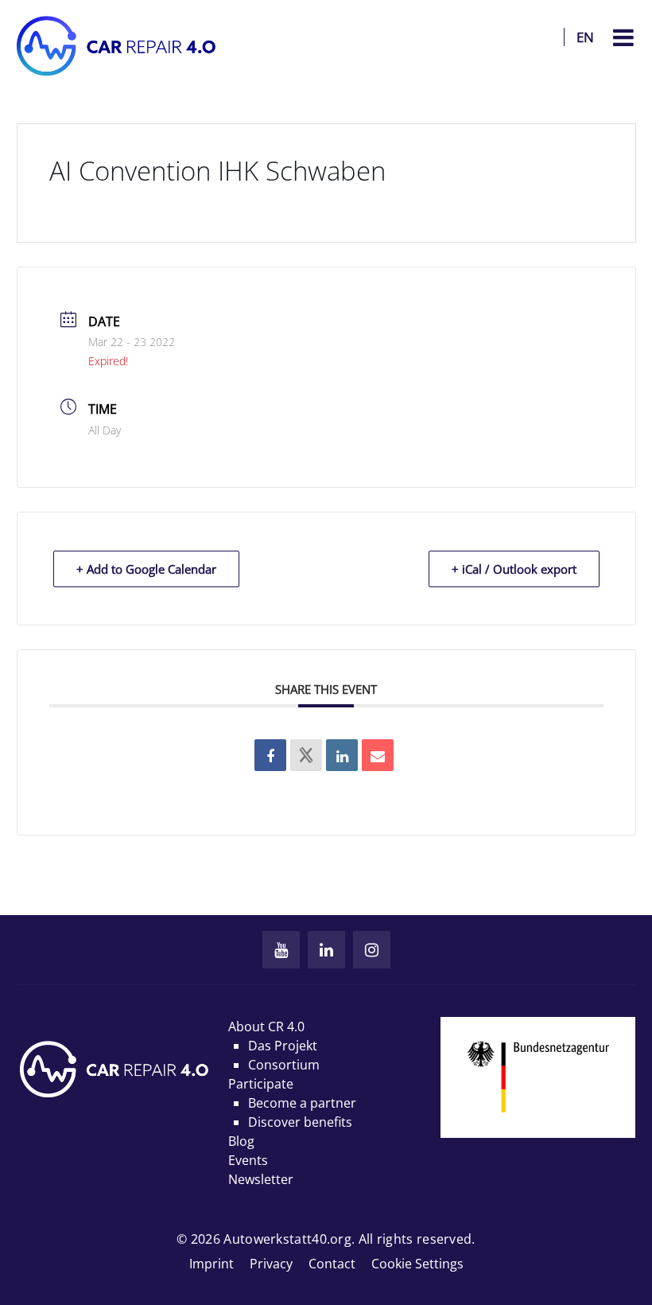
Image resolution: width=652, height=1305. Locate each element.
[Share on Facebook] (270, 755)
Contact (332, 1263)
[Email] (378, 755)
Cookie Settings (417, 1263)
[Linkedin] (342, 755)
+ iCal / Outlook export (514, 569)
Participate (260, 1084)
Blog (241, 1141)
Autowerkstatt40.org (287, 1239)
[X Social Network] (306, 755)
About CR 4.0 (266, 1026)
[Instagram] (371, 949)
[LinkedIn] (326, 949)
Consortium (284, 1064)
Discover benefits (300, 1122)
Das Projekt (282, 1045)
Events (248, 1160)
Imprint (211, 1263)
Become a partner (302, 1103)
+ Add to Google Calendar (146, 569)
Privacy (271, 1263)
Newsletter (260, 1179)
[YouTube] (281, 949)
